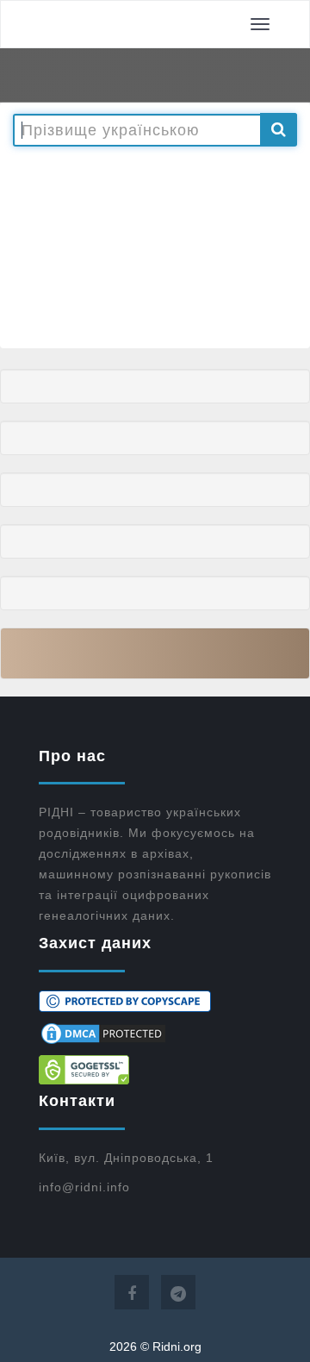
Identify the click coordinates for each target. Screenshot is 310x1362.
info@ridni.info (84, 1187)
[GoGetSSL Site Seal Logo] (155, 1069)
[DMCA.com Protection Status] (155, 1033)
